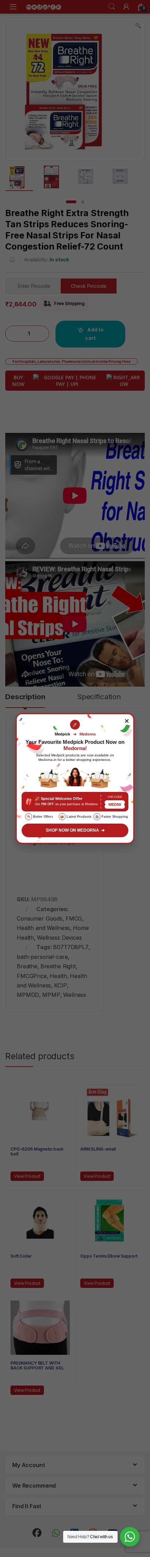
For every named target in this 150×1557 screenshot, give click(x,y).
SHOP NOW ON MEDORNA (75, 830)
